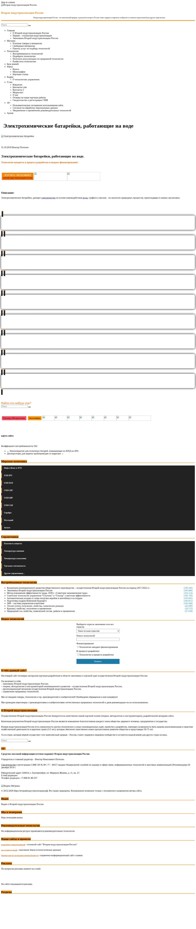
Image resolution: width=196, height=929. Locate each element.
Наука (10, 66)
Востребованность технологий (28, 53)
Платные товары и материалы (27, 43)
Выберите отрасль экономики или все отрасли (95, 625)
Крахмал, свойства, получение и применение (29, 608)
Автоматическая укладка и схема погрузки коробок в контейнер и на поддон (44, 598)
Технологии (13, 51)
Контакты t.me (20, 87)
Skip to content (8, 2)
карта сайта (7, 436)
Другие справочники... (14, 573)
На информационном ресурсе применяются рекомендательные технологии (38, 831)
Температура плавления (15, 558)
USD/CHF (8, 490)
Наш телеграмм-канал (12, 817)
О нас (9, 82)
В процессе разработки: (88, 651)
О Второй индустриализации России (31, 33)
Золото (7, 528)
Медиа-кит (18, 92)
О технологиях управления (26, 79)
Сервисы (6, 925)
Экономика (7, 897)
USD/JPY (8, 475)
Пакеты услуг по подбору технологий (31, 48)
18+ (8, 103)
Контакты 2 (18, 90)
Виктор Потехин (20, 147)
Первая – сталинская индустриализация (32, 35)
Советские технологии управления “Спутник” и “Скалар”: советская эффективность (48, 595)
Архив (10, 113)
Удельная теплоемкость (15, 566)
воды (85, 198)
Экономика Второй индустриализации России (35, 38)
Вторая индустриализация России (22, 12)
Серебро (7, 513)
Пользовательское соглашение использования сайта (38, 105)
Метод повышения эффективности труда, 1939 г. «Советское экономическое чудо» (47, 593)
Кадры (10, 77)
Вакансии (17, 84)
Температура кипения (14, 551)
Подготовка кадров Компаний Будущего (27, 601)
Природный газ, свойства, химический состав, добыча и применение (41, 611)
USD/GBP (8, 498)
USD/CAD (8, 505)
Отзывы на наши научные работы (29, 97)
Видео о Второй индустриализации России (22, 804)
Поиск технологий (85, 636)
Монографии (19, 72)
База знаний (13, 64)
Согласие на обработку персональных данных (35, 108)
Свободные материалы (24, 46)
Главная (11, 30)
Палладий (8, 520)
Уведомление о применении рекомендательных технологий (42, 110)
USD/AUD (8, 483)
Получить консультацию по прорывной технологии (38, 59)
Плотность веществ (13, 543)
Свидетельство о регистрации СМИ (30, 100)
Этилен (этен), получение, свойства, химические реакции (35, 606)
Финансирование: (85, 643)
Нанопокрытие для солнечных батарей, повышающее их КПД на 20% (42, 451)
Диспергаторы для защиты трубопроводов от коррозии (35, 453)
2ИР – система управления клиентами (25, 603)
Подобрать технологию (24, 56)
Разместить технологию (24, 61)
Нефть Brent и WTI (13, 468)
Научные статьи (20, 74)
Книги (16, 69)
